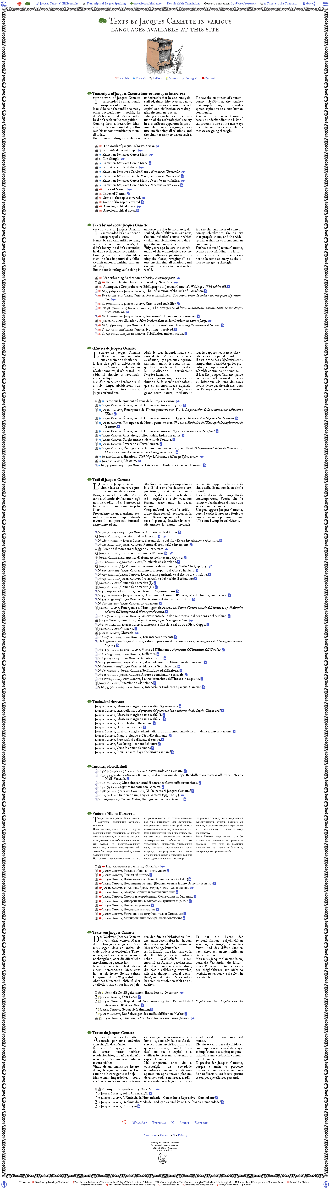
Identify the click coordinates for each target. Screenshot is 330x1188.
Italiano (157, 78)
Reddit (184, 1123)
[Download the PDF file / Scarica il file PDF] (150, 163)
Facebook (201, 1123)
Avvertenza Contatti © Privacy (165, 1135)
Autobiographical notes (148, 4)
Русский (210, 78)
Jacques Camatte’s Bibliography (59, 4)
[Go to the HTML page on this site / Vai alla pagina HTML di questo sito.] (158, 146)
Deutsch (173, 78)
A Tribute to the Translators (281, 4)
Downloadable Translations (183, 4)
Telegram (159, 1123)
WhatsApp (140, 1123)
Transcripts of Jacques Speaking (106, 4)
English (124, 78)
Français (141, 78)
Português (191, 78)
